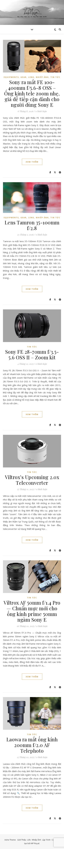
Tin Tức (55, 77)
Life (29, 839)
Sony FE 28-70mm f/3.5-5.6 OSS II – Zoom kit (32, 354)
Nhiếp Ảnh (42, 77)
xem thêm (32, 161)
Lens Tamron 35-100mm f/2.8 (32, 225)
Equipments (11, 77)
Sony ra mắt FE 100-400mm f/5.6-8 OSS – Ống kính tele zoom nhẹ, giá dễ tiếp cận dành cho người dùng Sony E (32, 93)
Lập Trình (46, 839)
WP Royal (35, 843)
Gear (23, 77)
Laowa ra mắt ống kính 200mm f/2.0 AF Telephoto (32, 745)
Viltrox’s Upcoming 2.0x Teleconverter (32, 480)
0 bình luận (41, 111)
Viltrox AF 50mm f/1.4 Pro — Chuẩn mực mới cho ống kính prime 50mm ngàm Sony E (32, 611)
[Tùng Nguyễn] (32, 12)
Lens (31, 77)
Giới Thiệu (21, 839)
